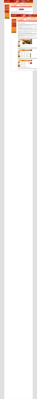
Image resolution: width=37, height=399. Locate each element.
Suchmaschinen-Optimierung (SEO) (6, 7)
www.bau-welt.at (22, 37)
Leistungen (14, 19)
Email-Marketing (22, 2)
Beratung (24, 2)
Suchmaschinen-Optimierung (18, 2)
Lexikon (13, 26)
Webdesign (12, 2)
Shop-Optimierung (6, 6)
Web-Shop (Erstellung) (14, 20)
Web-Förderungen (26, 2)
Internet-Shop (14, 2)
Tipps (5, 11)
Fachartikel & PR (6, 10)
